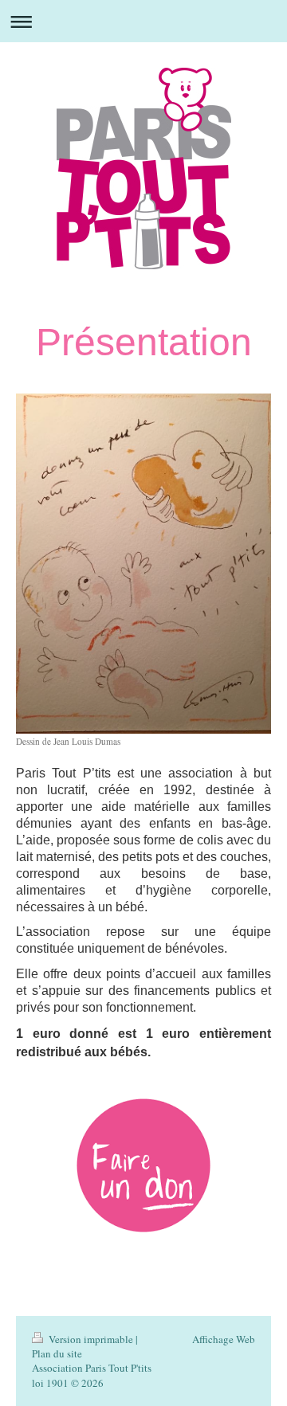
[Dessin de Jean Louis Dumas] (143, 564)
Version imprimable (91, 1339)
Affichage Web (223, 1339)
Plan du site (57, 1353)
